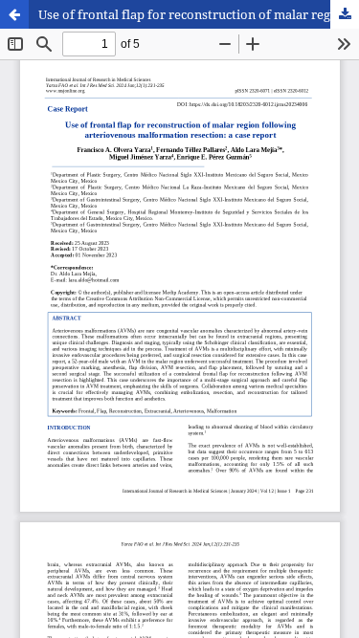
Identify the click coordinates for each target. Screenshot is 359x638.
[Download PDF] (344, 14)
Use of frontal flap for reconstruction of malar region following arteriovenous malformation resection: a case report (198, 14)
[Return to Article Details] (14, 14)
